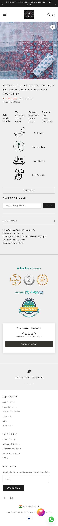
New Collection (9, 407)
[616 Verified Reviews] (29, 319)
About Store (8, 402)
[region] (29, 374)
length (6, 118)
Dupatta (46, 112)
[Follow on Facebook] (4, 498)
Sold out (29, 190)
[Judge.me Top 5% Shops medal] (29, 280)
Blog (5, 421)
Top (17, 112)
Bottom (32, 112)
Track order (8, 425)
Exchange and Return (12, 448)
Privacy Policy (9, 439)
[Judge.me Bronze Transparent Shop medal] (15, 280)
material (6, 121)
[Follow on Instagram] (11, 498)
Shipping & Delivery (11, 444)
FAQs (5, 458)
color (5, 115)
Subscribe (13, 488)
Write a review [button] (29, 344)
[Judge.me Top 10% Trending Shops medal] (42, 280)
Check (49, 205)
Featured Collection (11, 411)
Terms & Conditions (11, 453)
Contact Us (8, 416)
